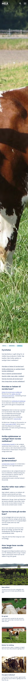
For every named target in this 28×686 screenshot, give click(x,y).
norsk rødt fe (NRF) (10, 424)
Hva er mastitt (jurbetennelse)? (12, 373)
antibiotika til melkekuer (18, 401)
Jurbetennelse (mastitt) (8, 444)
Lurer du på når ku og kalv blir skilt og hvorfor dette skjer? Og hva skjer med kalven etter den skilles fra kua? (13, 618)
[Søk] (19, 3)
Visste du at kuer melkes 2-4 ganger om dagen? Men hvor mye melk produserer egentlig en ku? (13, 646)
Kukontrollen (17, 419)
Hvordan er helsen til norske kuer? (13, 366)
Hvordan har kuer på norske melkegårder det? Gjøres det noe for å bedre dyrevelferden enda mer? (13, 589)
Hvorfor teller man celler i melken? (13, 376)
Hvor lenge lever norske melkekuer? (13, 381)
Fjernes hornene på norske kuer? (12, 379)
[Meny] (24, 3)
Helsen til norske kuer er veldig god (12, 392)
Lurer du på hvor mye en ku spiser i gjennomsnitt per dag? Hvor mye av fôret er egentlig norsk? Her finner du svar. (14, 677)
